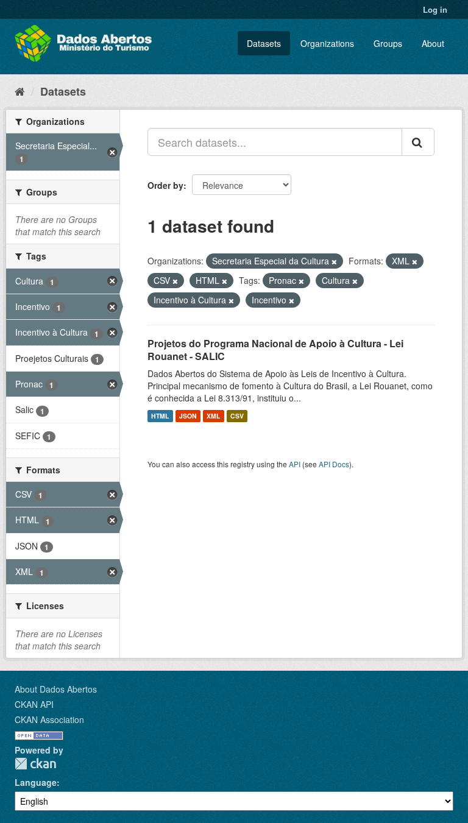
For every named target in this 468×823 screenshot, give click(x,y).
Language (36, 782)
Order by (165, 185)
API (294, 464)
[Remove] (334, 261)
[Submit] (418, 142)
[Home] (20, 91)
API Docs (334, 464)
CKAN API (34, 704)
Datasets (264, 43)
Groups (388, 43)
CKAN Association (49, 719)
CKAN (35, 763)
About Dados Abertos (56, 689)
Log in (435, 9)
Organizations (327, 43)
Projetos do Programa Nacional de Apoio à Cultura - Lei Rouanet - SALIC (275, 349)
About (433, 43)
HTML (160, 415)
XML (213, 415)
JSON (188, 415)
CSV (237, 415)
